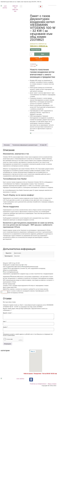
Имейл (5, 327)
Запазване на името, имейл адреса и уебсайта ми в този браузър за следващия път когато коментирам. (28, 335)
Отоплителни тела (20, 361)
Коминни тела (19, 350)
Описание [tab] (7, 145)
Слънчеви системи (20, 363)
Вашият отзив (7, 312)
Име (4, 321)
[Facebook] (31, 379)
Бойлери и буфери (6, 354)
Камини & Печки (5, 356)
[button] (21, 6)
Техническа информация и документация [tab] (24, 145)
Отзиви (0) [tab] (43, 145)
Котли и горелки (20, 353)
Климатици (4, 359)
